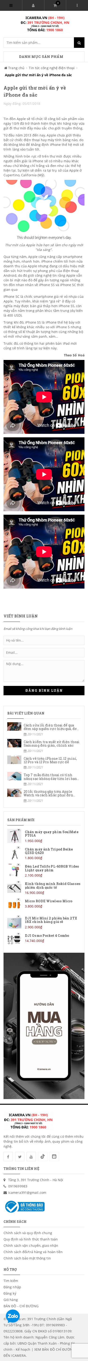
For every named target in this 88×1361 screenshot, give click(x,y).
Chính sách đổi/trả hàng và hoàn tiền (33, 1252)
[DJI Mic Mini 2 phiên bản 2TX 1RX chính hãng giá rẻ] (44, 922)
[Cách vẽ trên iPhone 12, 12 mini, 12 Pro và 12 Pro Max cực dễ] (44, 763)
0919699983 (17, 1186)
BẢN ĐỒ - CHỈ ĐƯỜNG (21, 1306)
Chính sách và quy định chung (28, 1233)
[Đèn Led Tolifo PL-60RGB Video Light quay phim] (44, 870)
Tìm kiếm (11, 1280)
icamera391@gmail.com (27, 1192)
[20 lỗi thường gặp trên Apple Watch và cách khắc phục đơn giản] (44, 796)
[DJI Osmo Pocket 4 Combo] (44, 940)
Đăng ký (10, 1293)
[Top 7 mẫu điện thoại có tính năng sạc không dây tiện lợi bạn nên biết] (44, 779)
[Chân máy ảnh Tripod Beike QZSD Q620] (44, 853)
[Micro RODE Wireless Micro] (44, 905)
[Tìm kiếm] (79, 42)
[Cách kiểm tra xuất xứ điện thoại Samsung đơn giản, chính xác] (44, 746)
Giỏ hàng (11, 1299)
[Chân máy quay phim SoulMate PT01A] (44, 836)
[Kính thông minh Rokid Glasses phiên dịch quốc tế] (44, 888)
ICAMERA (18, 1355)
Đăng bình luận (44, 690)
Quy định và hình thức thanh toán (31, 1239)
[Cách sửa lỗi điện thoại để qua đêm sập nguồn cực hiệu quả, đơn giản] (44, 729)
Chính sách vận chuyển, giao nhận (31, 1245)
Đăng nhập (12, 1287)
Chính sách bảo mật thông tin (27, 1258)
